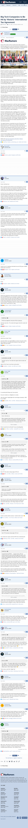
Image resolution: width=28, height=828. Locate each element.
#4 (26, 211)
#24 (26, 709)
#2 (26, 150)
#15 (26, 483)
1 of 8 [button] (10, 29)
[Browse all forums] (23, 5)
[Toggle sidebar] (26, 5)
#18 (26, 548)
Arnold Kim (3, 788)
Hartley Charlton (3, 801)
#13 (26, 438)
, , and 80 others (13, 155)
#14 (26, 469)
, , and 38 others (14, 573)
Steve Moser (3, 809)
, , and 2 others (15, 141)
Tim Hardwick (16, 796)
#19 (26, 583)
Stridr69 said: (4, 318)
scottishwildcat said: (5, 358)
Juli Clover (2, 792)
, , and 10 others (11, 283)
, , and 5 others (12, 459)
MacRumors (4, 24)
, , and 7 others (13, 503)
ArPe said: (4, 413)
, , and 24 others (13, 305)
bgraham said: (4, 486)
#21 (26, 631)
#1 (26, 37)
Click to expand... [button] (14, 424)
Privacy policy (3, 816)
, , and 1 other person (12, 604)
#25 (26, 728)
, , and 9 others (14, 473)
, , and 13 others (11, 237)
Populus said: (4, 441)
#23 (26, 680)
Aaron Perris (16, 809)
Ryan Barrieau (16, 805)
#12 (26, 410)
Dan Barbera (3, 805)
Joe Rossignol (16, 792)
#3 (26, 181)
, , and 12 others (12, 366)
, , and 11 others (14, 428)
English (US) (24, 817)
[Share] (25, 37)
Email (2, 790)
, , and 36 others (12, 269)
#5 (26, 264)
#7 (26, 293)
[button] (1, 2)
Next (14, 29)
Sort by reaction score (19, 24)
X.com (4, 790)
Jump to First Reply (9, 37)
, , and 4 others (14, 647)
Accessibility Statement (11, 816)
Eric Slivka (16, 788)
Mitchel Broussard (4, 796)
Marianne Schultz (17, 801)
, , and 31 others (10, 201)
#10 (26, 355)
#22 (26, 657)
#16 (26, 513)
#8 (26, 315)
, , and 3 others (11, 621)
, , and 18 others (13, 345)
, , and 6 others (16, 400)
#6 (26, 279)
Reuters (22, 48)
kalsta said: (4, 586)
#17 (26, 527)
